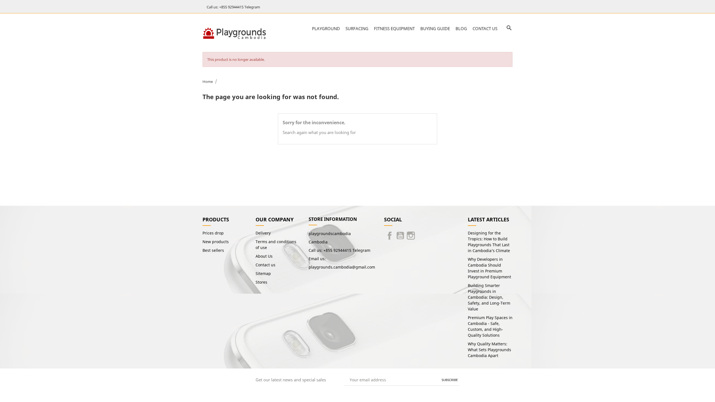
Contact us (485, 28)
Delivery (263, 233)
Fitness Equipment (394, 28)
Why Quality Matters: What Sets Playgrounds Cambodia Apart (489, 349)
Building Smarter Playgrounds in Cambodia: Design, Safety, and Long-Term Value (489, 297)
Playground (326, 28)
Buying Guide (435, 28)
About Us (264, 256)
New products (215, 241)
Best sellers (213, 250)
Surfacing (356, 28)
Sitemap (263, 273)
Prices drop (213, 233)
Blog (461, 28)
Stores (261, 282)
